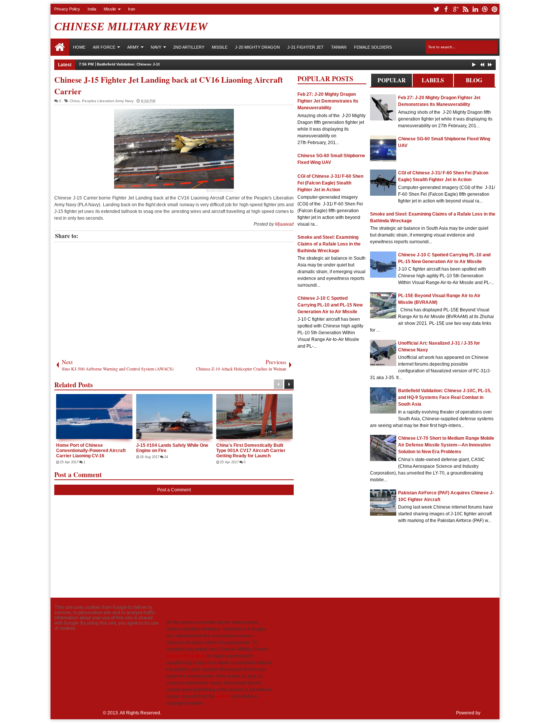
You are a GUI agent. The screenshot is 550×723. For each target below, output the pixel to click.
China (75, 101)
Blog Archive (474, 81)
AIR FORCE (104, 47)
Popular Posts (392, 81)
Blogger (490, 713)
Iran (131, 9)
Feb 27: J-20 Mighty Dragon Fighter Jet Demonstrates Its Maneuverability (327, 101)
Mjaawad (284, 224)
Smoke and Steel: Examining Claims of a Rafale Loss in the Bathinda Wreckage (329, 244)
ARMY (133, 47)
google (456, 9)
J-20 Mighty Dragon (257, 47)
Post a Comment (174, 489)
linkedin (475, 9)
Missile (110, 9)
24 (166, 457)
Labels (433, 80)
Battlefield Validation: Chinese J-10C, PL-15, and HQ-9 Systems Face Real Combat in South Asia (184, 64)
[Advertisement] (174, 298)
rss (465, 9)
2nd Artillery (188, 47)
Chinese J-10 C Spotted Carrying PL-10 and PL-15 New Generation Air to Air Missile (330, 305)
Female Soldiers (373, 47)
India (92, 9)
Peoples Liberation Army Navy (108, 101)
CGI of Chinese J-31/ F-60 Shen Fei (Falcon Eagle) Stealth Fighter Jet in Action (330, 183)
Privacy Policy (67, 9)
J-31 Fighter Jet (305, 47)
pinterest (494, 9)
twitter (436, 9)
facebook (446, 9)
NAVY (156, 47)
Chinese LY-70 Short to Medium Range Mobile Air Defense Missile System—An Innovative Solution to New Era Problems (446, 445)
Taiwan (338, 47)
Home (60, 47)
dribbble (485, 9)
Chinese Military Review (131, 26)
